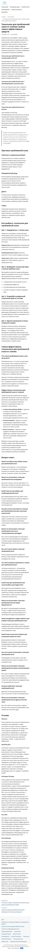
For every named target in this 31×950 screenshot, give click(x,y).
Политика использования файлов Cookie (13, 926)
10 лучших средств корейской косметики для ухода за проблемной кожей (15, 903)
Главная (4, 17)
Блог (3, 919)
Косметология (25, 7)
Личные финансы (18, 939)
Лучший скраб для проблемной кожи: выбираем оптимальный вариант (13, 910)
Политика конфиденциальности (10, 929)
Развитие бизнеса (6, 939)
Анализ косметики (16, 9)
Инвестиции (5, 941)
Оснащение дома (15, 7)
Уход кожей (5, 7)
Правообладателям (7, 931)
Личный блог (11, 17)
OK (21, 948)
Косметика (5, 12)
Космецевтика (6, 9)
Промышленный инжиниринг (18, 941)
